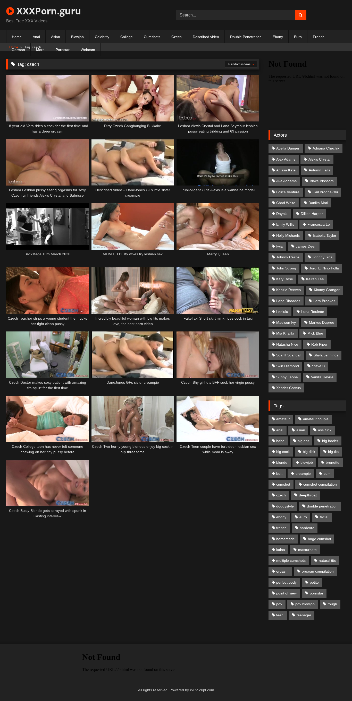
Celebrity (102, 37)
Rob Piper (319, 344)
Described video (206, 37)
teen (279, 615)
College (126, 37)
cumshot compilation (320, 484)
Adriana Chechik (326, 148)
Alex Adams (285, 159)
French (318, 37)
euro (303, 517)
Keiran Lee (315, 279)
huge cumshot (319, 539)
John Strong (286, 268)
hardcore (307, 528)
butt (279, 473)
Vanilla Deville (322, 377)
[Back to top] (336, 686)
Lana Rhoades (288, 301)
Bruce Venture (287, 192)
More (40, 50)
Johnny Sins (322, 257)
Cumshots (152, 37)
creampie (303, 473)
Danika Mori (318, 203)
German (18, 50)
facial (324, 517)
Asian (55, 37)
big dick (309, 452)
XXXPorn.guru (47, 11)
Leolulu (282, 312)
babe (280, 441)
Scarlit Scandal (288, 355)
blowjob (306, 462)
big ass (303, 441)
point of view (286, 593)
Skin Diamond (287, 366)
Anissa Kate (286, 170)
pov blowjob (305, 604)
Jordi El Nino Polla (324, 268)
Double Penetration (246, 37)
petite (314, 582)
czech (281, 495)
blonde (281, 462)
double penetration (322, 506)
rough (332, 604)
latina (280, 550)
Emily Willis (285, 224)
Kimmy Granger (327, 290)
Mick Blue (315, 333)
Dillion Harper (312, 214)
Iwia (279, 246)
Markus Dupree (321, 322)
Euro (298, 37)
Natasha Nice (287, 344)
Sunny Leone (287, 377)
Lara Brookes (324, 301)
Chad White (285, 203)
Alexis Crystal (319, 159)
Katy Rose (284, 279)
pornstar (316, 593)
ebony (281, 517)
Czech (176, 37)
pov (279, 604)
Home (17, 37)
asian (300, 430)
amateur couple (316, 419)
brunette (332, 462)
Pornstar (63, 50)
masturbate (307, 550)
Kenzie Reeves (288, 290)
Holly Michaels (288, 235)
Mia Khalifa (285, 333)
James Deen (306, 246)
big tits (333, 452)
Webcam (88, 50)
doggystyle (285, 506)
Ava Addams (286, 181)
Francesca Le (318, 224)
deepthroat (308, 495)
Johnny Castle (287, 257)
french (281, 528)
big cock (283, 452)
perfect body (286, 582)
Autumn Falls (319, 170)
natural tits (327, 560)
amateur (283, 419)
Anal (36, 37)
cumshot (283, 484)
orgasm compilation (318, 571)
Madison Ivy (286, 322)
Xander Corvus (288, 388)
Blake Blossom (322, 181)
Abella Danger (287, 148)
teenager (304, 615)
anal (279, 430)
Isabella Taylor (324, 235)
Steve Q (318, 366)
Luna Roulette (312, 312)
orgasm (282, 571)
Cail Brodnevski (325, 192)
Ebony (278, 37)
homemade (285, 539)
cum (327, 473)
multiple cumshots (291, 560)
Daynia (282, 214)
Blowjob (77, 37)
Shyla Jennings (326, 355)
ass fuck (324, 430)
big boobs (330, 441)
